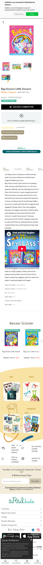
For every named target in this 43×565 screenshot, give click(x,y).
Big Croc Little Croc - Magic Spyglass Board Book (32, 352)
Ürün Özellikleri (6, 169)
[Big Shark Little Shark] (11, 338)
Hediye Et (31, 409)
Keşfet (12, 409)
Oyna (31, 377)
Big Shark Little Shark (11, 352)
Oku (12, 377)
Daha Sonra (19, 14)
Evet (32, 14)
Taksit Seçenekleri (29, 169)
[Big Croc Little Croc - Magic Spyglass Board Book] (32, 338)
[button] (8, 345)
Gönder (35, 481)
